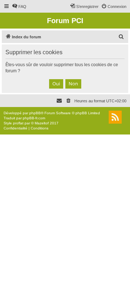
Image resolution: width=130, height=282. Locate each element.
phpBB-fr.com (34, 118)
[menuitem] (19, 6)
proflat (18, 123)
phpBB (35, 113)
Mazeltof (42, 123)
